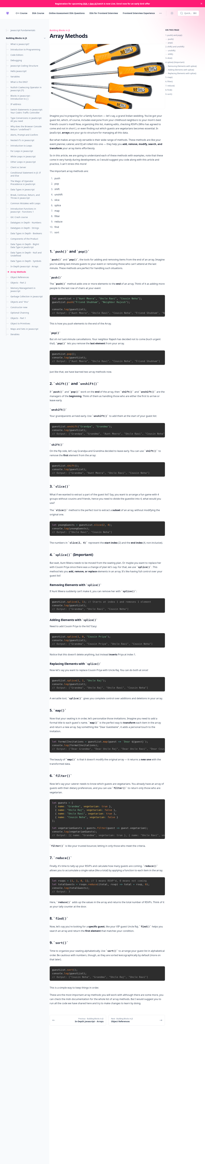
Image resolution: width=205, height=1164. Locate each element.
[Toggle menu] (160, 13)
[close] (201, 3)
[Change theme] (172, 13)
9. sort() (168, 94)
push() (171, 39)
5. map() (169, 77)
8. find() (168, 89)
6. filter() (169, 81)
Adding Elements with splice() (181, 69)
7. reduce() (170, 85)
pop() (170, 42)
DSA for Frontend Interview (103, 13)
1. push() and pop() (173, 35)
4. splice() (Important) (174, 62)
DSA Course (38, 13)
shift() (170, 54)
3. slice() (168, 58)
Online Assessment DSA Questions (67, 13)
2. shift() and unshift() (174, 46)
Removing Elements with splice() (182, 66)
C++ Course (21, 13)
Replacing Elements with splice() (182, 73)
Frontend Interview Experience (139, 13)
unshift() (171, 50)
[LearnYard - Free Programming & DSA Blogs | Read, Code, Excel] (7, 13)
